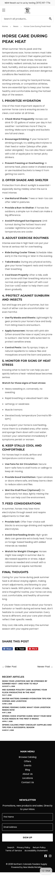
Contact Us (27, 782)
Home (5, 26)
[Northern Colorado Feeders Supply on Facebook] (45, 856)
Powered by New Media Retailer (26, 867)
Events (27, 765)
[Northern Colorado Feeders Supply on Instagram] (50, 856)
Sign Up (27, 837)
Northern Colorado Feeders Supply (30, 864)
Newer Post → (45, 666)
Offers (27, 761)
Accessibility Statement (36, 850)
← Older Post (9, 666)
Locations (27, 778)
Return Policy (39, 847)
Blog (27, 769)
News (15, 26)
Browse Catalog (27, 757)
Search (10, 847)
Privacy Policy (23, 847)
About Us (28, 774)
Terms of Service (13, 850)
